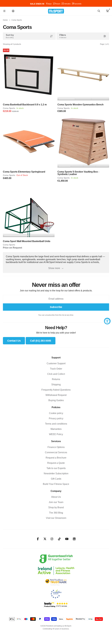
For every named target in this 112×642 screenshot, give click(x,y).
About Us (56, 497)
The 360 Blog (56, 512)
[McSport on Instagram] (52, 539)
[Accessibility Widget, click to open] (107, 321)
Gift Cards (56, 479)
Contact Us (14, 340)
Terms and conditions (56, 423)
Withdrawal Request (56, 395)
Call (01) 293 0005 (40, 340)
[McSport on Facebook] (38, 539)
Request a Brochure (56, 457)
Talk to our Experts (56, 468)
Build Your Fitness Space (56, 484)
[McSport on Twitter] (45, 539)
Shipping (56, 384)
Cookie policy (56, 413)
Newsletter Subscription (56, 473)
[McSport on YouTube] (67, 539)
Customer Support (56, 363)
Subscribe (56, 307)
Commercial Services (56, 452)
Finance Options (56, 447)
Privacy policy (56, 418)
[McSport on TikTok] (59, 539)
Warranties (56, 429)
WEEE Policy (56, 434)
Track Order (56, 368)
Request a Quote (56, 463)
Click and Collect (56, 374)
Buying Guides (56, 400)
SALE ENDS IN (37, 4)
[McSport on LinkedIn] (74, 539)
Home (5, 20)
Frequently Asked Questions (56, 390)
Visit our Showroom (56, 518)
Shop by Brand (56, 507)
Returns (56, 379)
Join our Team (56, 502)
